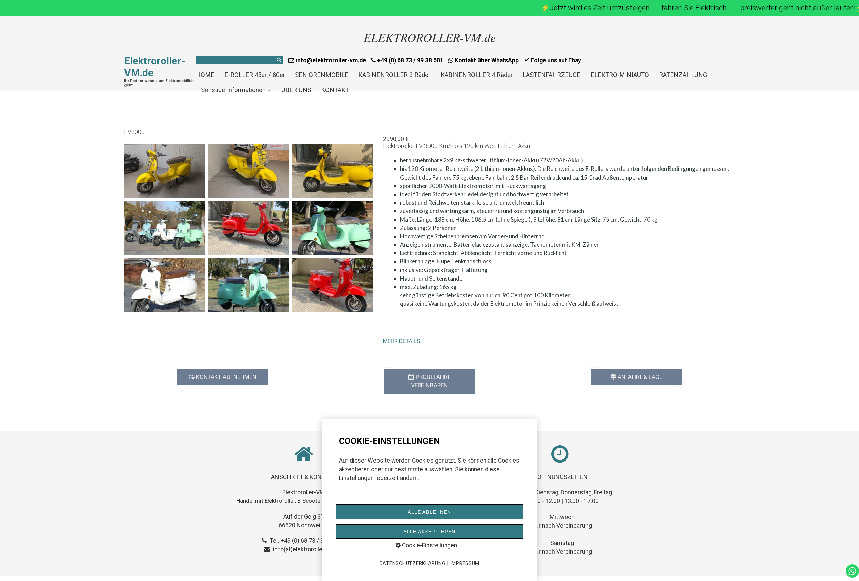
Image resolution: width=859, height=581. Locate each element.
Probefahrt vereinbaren (430, 381)
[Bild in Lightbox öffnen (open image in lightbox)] (164, 170)
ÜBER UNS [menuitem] (296, 90)
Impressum (465, 563)
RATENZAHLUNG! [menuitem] (684, 75)
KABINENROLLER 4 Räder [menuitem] (477, 75)
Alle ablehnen (429, 512)
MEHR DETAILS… (403, 341)
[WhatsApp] (852, 575)
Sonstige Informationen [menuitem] (233, 90)
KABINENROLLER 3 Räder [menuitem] (394, 75)
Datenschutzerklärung (413, 563)
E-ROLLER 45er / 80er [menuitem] (254, 75)
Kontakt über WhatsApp (486, 60)
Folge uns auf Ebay (555, 60)
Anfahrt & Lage (639, 377)
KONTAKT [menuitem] (335, 90)
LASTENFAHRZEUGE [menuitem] (551, 75)
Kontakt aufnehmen (225, 377)
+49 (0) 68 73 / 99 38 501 (409, 60)
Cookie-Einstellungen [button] (429, 545)
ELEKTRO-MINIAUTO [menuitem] (620, 75)
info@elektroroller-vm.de (330, 60)
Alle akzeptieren (429, 531)
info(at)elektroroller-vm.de (308, 549)
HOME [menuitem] (205, 75)
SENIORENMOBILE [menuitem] (321, 75)
